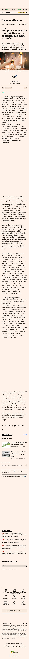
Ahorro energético (6, 465)
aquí (25, 476)
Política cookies (19, 643)
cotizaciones (6, 604)
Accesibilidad (6, 646)
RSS (13, 646)
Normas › (25, 434)
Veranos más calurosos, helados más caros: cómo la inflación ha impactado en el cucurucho (14, 553)
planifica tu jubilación (5, 599)
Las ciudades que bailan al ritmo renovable (19, 443)
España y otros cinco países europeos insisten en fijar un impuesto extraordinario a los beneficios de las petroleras (14, 541)
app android (23, 604)
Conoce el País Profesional (14, 610)
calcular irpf (6, 592)
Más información (5, 472)
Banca (3, 24)
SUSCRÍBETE (21, 12)
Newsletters (16, 646)
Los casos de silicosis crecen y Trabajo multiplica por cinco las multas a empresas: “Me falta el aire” (14, 547)
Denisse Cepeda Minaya (16, 446)
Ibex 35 (4, 9)
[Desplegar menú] (3, 12)
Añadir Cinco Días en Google (10, 92)
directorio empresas (23, 599)
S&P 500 (14, 9)
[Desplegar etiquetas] (26, 465)
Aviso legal (13, 643)
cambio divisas (14, 598)
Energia (18, 24)
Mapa (10, 646)
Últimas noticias (7, 530)
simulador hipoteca (14, 592)
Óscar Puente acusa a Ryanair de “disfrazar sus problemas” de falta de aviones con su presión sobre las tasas (14, 535)
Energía (4, 28)
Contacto (8, 643)
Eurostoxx (8, 569)
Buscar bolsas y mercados (9, 561)
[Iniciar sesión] (26, 12)
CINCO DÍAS (14, 81)
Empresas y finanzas (12, 20)
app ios (14, 604)
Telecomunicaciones (10, 24)
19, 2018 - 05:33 (14, 83)
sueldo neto (23, 592)
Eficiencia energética (17, 465)
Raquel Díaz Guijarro (16, 458)
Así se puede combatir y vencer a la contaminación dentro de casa (19, 454)
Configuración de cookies (9, 645)
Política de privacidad (19, 645)
